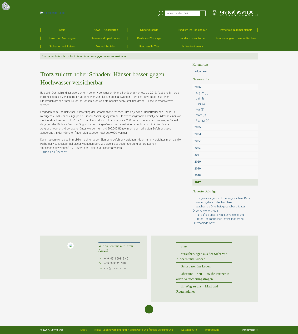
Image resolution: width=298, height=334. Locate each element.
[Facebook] (149, 309)
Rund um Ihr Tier (149, 46)
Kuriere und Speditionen (105, 38)
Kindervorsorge (149, 30)
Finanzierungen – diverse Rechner (236, 38)
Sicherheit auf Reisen (62, 46)
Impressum (212, 329)
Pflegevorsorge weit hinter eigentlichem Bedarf (224, 198)
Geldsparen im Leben (196, 266)
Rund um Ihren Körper (193, 38)
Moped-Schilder (105, 46)
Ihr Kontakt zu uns (192, 46)
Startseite (47, 56)
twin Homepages (250, 330)
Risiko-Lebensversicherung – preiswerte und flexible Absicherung (133, 329)
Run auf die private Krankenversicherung (220, 214)
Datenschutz (189, 329)
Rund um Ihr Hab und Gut (192, 30)
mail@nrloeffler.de (115, 268)
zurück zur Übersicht (55, 152)
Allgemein (201, 71)
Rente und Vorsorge (149, 38)
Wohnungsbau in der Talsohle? (214, 202)
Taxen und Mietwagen (62, 38)
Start (62, 30)
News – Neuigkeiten (105, 30)
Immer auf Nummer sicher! (236, 30)
